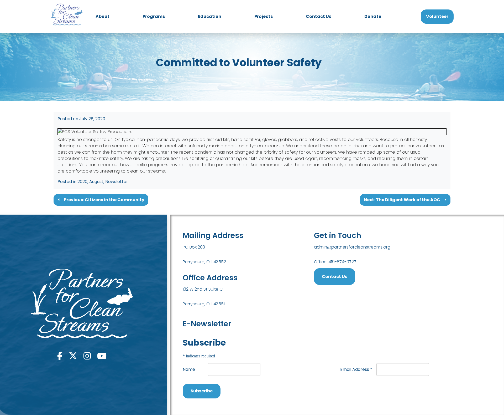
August (96, 182)
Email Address (356, 369)
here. (244, 165)
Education (209, 16)
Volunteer (437, 16)
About (102, 16)
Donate (372, 16)
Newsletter (116, 182)
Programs (154, 16)
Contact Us (318, 16)
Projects (263, 16)
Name (189, 369)
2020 (82, 182)
